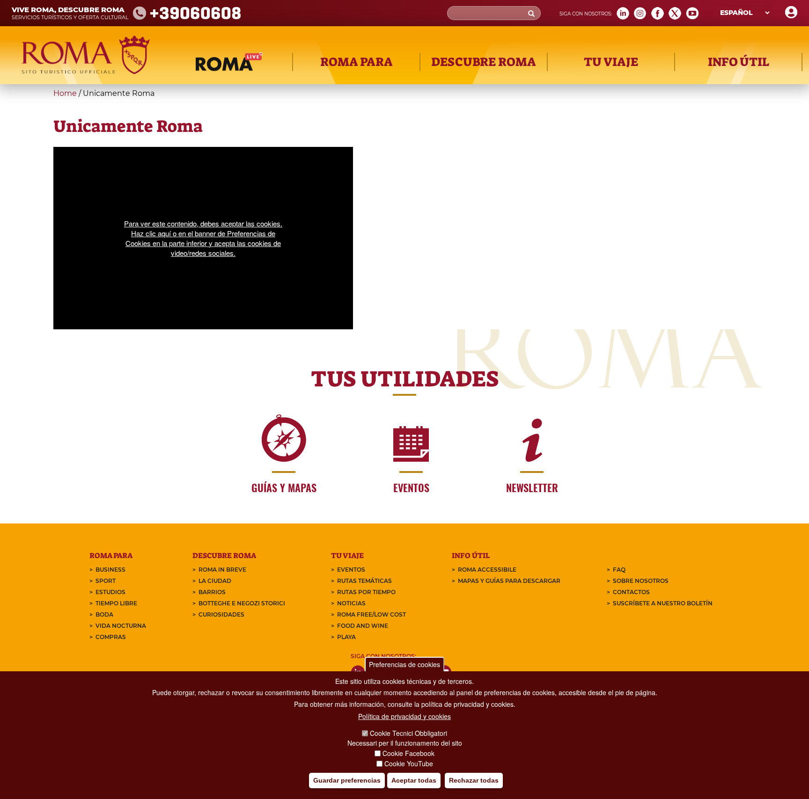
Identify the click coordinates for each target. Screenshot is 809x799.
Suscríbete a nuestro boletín (663, 603)
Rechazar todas (474, 780)
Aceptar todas (413, 780)
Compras (111, 636)
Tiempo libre (116, 603)
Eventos (351, 569)
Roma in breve (222, 569)
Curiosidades (221, 614)
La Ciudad (215, 580)
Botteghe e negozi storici (242, 603)
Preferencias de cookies (404, 664)
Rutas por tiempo (366, 592)
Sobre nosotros (641, 580)
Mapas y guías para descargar (509, 580)
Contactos (631, 592)
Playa (346, 636)
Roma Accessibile (487, 569)
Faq (619, 569)
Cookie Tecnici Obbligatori (408, 733)
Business (110, 569)
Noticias (351, 603)
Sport (106, 580)
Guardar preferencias (347, 780)
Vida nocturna (121, 625)
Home (65, 93)
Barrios (212, 592)
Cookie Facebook (408, 753)
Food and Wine (362, 625)
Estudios (110, 592)
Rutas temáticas (364, 580)
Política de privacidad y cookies (404, 716)
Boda (104, 614)
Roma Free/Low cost (371, 614)
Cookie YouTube (408, 763)
